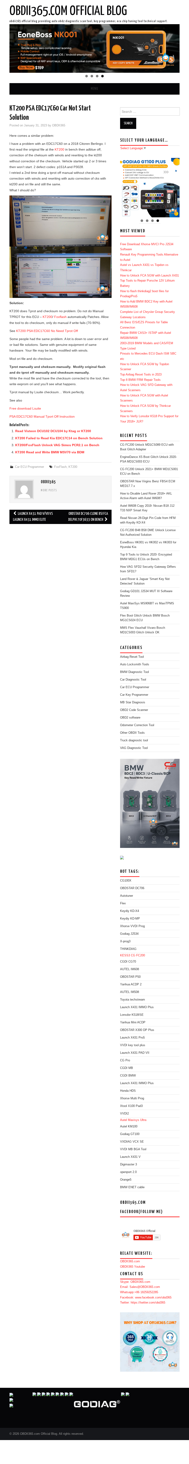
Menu (94, 88)
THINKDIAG (128, 949)
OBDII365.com (130, 1261)
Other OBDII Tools (132, 732)
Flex (123, 903)
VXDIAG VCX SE (132, 1141)
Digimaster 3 (128, 1164)
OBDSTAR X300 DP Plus (137, 1030)
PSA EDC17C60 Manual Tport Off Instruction (42, 416)
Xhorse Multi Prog (132, 1098)
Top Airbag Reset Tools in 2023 (141, 374)
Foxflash (60, 317)
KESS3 (125, 955)
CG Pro (125, 1060)
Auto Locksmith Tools (134, 664)
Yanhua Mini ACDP (132, 1022)
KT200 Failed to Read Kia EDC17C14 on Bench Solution (59, 438)
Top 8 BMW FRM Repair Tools (140, 379)
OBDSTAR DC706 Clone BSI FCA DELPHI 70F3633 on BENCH (88, 517)
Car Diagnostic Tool (133, 679)
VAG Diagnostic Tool (134, 748)
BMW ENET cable (132, 1187)
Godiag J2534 (129, 933)
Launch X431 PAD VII (134, 1052)
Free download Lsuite (25, 408)
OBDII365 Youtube (132, 1266)
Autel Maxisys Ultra (133, 1120)
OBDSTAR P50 (130, 976)
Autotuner (126, 895)
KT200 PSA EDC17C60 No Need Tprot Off (47, 331)
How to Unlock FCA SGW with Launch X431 (149, 275)
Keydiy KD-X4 (129, 911)
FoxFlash (60, 467)
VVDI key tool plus (132, 1045)
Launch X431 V (130, 1156)
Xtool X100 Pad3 (131, 1106)
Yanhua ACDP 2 (131, 984)
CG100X (125, 880)
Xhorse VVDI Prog (132, 926)
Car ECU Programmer (29, 467)
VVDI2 (124, 1113)
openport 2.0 (128, 1172)
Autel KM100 (128, 1126)
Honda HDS (128, 1090)
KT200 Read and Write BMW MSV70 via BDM (49, 452)
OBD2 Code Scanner (134, 710)
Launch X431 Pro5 (132, 1037)
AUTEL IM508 (129, 992)
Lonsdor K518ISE (132, 1014)
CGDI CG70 (128, 961)
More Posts (49, 490)
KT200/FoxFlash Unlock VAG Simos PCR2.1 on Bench (57, 445)
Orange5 (125, 1179)
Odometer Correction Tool (137, 725)
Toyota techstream (132, 999)
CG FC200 (138, 955)
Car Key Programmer (134, 694)
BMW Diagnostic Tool (134, 672)
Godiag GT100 (129, 1134)
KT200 (59, 149)
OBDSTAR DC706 (132, 888)
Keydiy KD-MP (130, 918)
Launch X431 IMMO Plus (137, 1007)
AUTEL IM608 (129, 969)
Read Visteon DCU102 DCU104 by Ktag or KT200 (53, 431)
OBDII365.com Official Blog (68, 11)
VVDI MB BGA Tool (133, 1149)
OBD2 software (130, 717)
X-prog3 (125, 941)
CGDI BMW (128, 1075)
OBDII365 (58, 125)
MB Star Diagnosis (132, 702)
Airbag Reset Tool (132, 656)
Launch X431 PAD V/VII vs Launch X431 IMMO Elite (33, 517)
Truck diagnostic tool (134, 740)
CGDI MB (126, 1068)
